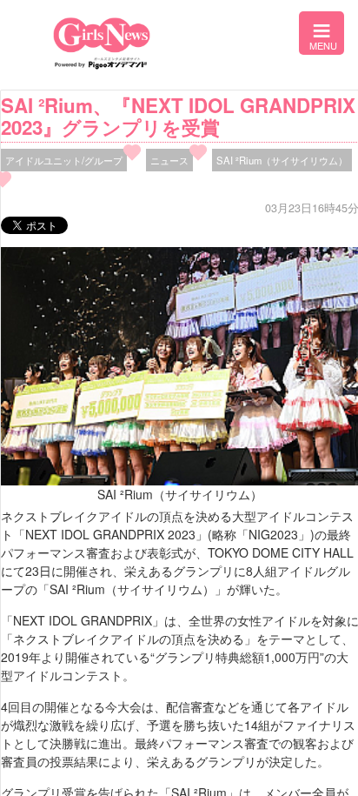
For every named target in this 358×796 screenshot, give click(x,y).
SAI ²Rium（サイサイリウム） (282, 160)
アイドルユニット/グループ (64, 160)
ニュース (169, 160)
